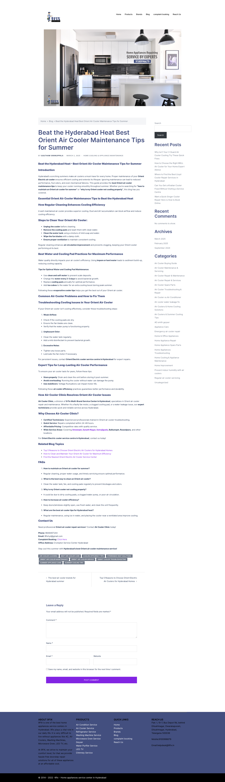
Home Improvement (164, 365)
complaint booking (161, 14)
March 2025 (160, 239)
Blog (148, 14)
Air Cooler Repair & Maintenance (170, 275)
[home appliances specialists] (56, 14)
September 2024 (162, 248)
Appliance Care (162, 327)
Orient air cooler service (82, 559)
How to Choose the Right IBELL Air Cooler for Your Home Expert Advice (170, 166)
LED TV (79, 749)
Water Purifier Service (86, 745)
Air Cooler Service (85, 728)
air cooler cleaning (48, 556)
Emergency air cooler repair (167, 331)
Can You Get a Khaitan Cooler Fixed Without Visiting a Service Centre (169, 188)
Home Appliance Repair (165, 340)
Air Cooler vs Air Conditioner (168, 297)
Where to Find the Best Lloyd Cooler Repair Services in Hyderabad (168, 177)
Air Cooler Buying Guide (166, 263)
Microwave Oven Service (88, 738)
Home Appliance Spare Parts (168, 345)
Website (97, 656)
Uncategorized (161, 382)
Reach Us (177, 14)
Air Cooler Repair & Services (168, 280)
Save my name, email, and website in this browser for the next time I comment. (84, 669)
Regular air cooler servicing (167, 378)
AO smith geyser (162, 322)
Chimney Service (84, 752)
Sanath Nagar (89, 430)
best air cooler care (70, 556)
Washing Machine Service (88, 735)
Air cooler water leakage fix (167, 302)
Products (129, 14)
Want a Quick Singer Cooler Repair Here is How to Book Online (167, 199)
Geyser (79, 742)
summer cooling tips (74, 563)
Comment (51, 620)
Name (49, 643)
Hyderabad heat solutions (119, 556)
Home (118, 14)
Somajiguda (102, 430)
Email (49, 656)
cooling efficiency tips (93, 556)
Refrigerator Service (86, 731)
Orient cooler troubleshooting (112, 559)
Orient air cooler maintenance (54, 559)
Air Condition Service (86, 724)
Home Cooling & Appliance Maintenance (103, 156)
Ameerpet (77, 430)
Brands (139, 14)
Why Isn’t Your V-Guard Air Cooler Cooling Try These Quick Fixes (169, 155)
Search (158, 123)
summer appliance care (50, 563)
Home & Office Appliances (167, 336)
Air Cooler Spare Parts (165, 285)
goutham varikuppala (52, 156)
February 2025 (161, 243)
